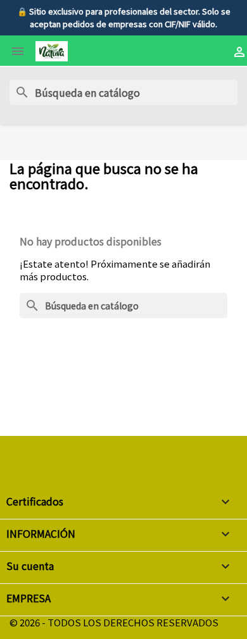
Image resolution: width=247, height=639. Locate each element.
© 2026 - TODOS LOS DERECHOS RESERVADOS (114, 622)
